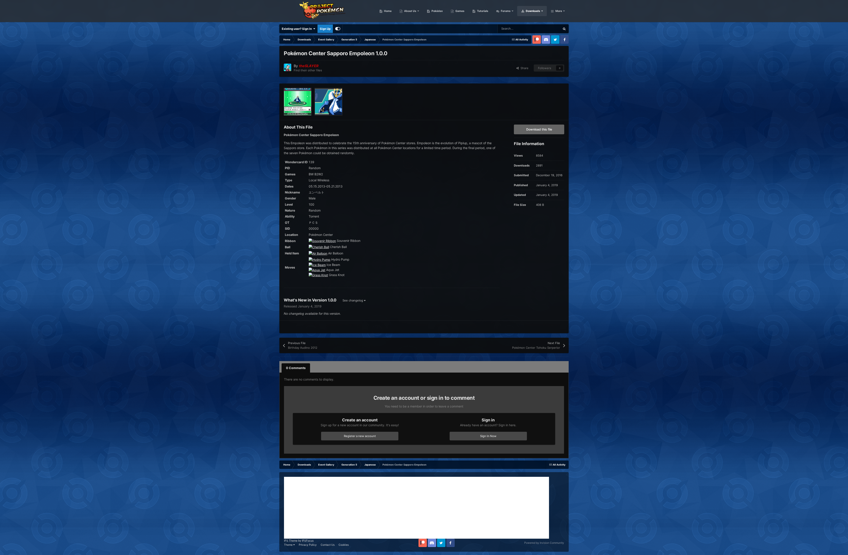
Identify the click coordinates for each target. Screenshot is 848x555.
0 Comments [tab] (296, 368)
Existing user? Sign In (297, 28)
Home (387, 11)
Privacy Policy (308, 544)
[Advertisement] (416, 508)
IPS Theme (290, 540)
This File (549, 28)
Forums (505, 11)
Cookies (344, 544)
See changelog (353, 300)
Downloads (532, 11)
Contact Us (328, 544)
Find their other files (308, 70)
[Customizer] (338, 29)
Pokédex (437, 11)
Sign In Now (488, 436)
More (559, 11)
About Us (409, 11)
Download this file (539, 129)
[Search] (564, 29)
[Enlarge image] (322, 240)
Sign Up (325, 28)
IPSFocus (308, 540)
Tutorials (482, 11)
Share (523, 68)
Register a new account (360, 436)
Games (459, 11)
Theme (288, 544)
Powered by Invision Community (544, 542)
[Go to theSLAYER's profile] (287, 67)
